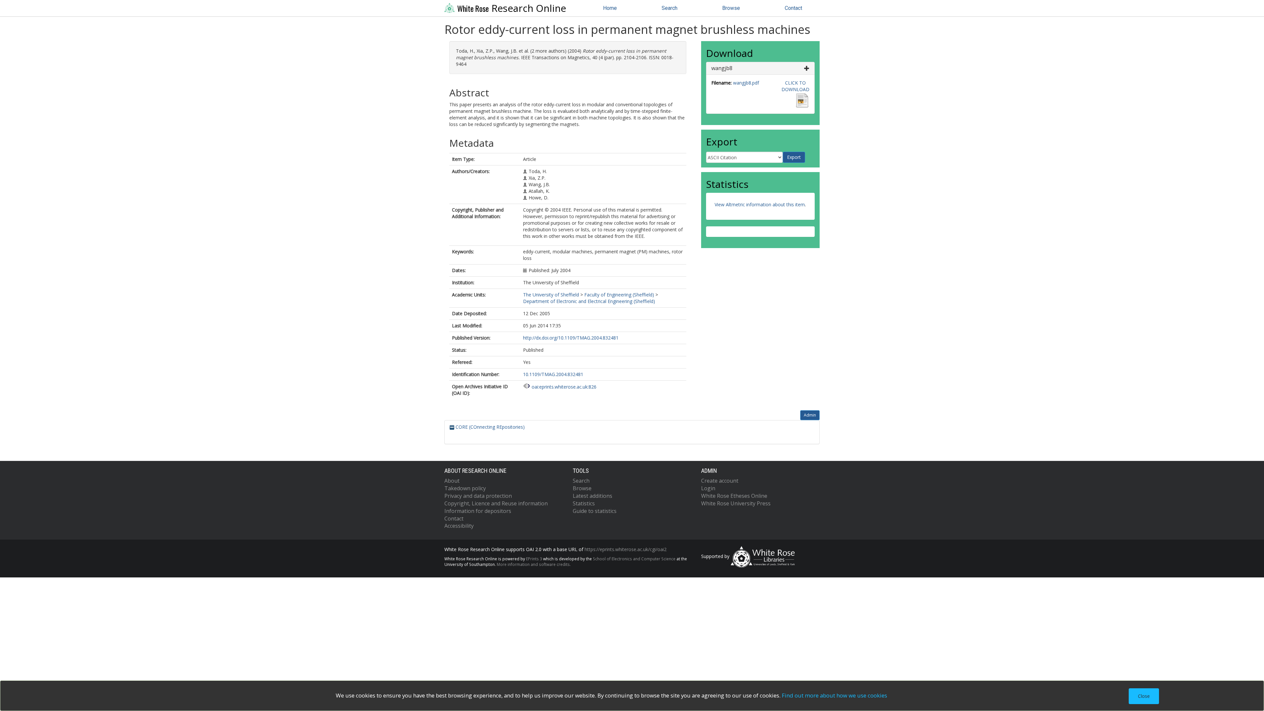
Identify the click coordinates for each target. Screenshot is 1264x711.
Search (669, 8)
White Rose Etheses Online (734, 495)
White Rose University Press (736, 503)
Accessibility (459, 525)
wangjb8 (721, 68)
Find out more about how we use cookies (834, 695)
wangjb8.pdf (746, 83)
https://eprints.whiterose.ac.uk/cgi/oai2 (626, 549)
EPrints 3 (534, 558)
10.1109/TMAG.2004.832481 (553, 374)
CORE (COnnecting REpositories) (489, 427)
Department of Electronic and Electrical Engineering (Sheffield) (589, 301)
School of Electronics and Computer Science (634, 558)
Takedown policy (465, 488)
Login (708, 488)
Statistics (584, 503)
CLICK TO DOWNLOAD (795, 86)
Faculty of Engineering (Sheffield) (619, 295)
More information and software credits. (534, 564)
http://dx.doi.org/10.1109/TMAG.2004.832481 (571, 338)
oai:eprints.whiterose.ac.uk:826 (564, 387)
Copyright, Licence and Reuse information (496, 503)
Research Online (511, 8)
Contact (793, 8)
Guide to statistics (595, 511)
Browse (731, 8)
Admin (810, 415)
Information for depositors (477, 511)
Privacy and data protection (478, 495)
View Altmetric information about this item (760, 204)
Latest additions (592, 495)
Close (1144, 696)
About (452, 480)
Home (610, 8)
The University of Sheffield (551, 295)
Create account (719, 480)
